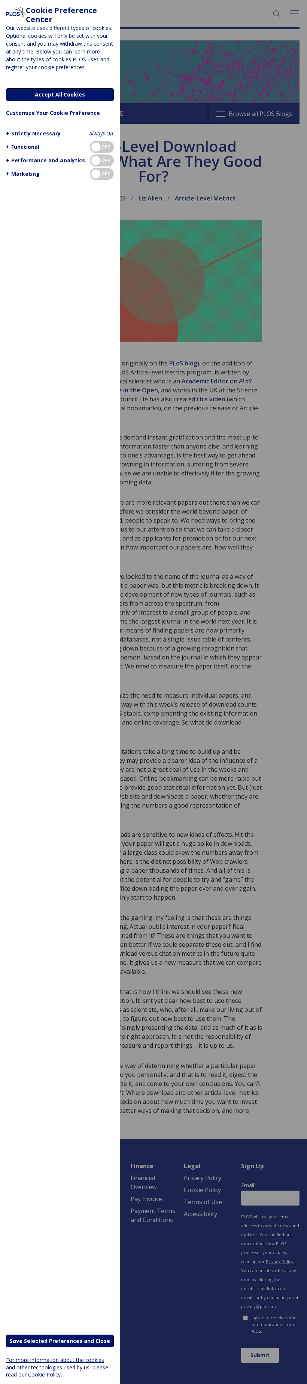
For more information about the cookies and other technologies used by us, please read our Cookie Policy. (57, 1367)
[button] (33, 133)
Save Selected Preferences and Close (60, 1340)
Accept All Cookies (60, 94)
